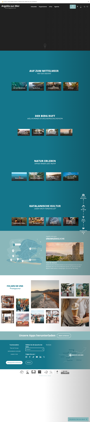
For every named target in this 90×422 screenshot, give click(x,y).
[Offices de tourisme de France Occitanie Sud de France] (49, 372)
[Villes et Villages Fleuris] (65, 372)
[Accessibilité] (77, 6)
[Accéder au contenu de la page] (45, 45)
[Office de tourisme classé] (39, 372)
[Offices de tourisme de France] (57, 372)
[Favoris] (87, 7)
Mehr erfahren (64, 336)
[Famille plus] (22, 372)
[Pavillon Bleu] (33, 372)
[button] (84, 7)
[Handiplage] (27, 372)
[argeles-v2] (10, 7)
